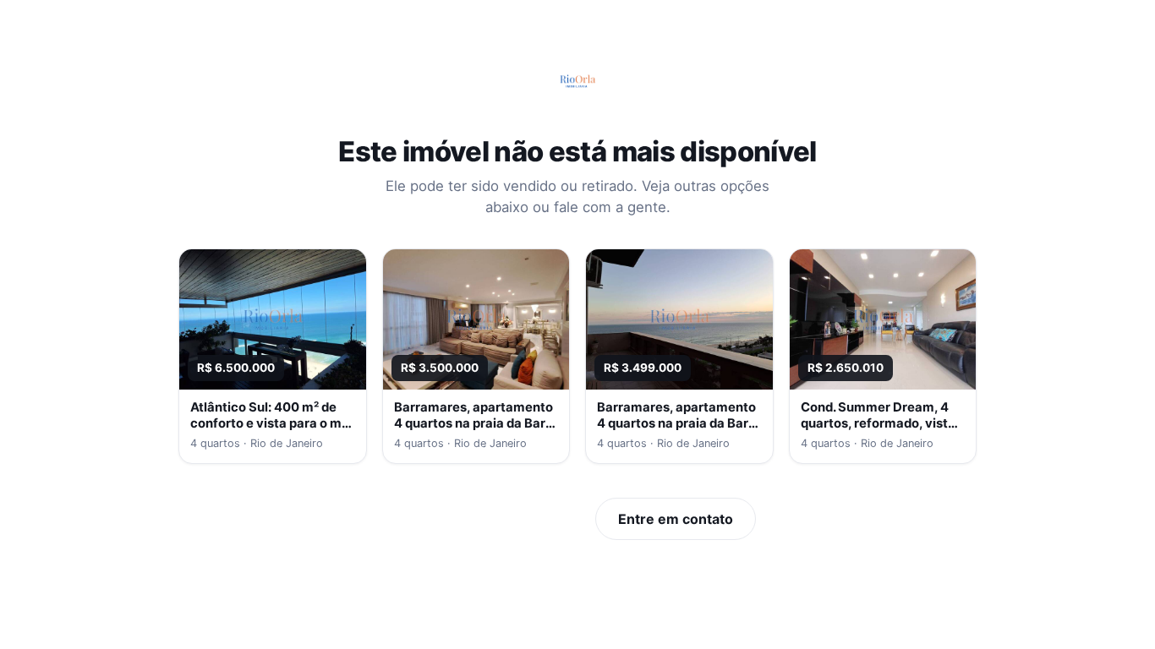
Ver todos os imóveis (492, 518)
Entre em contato (675, 518)
